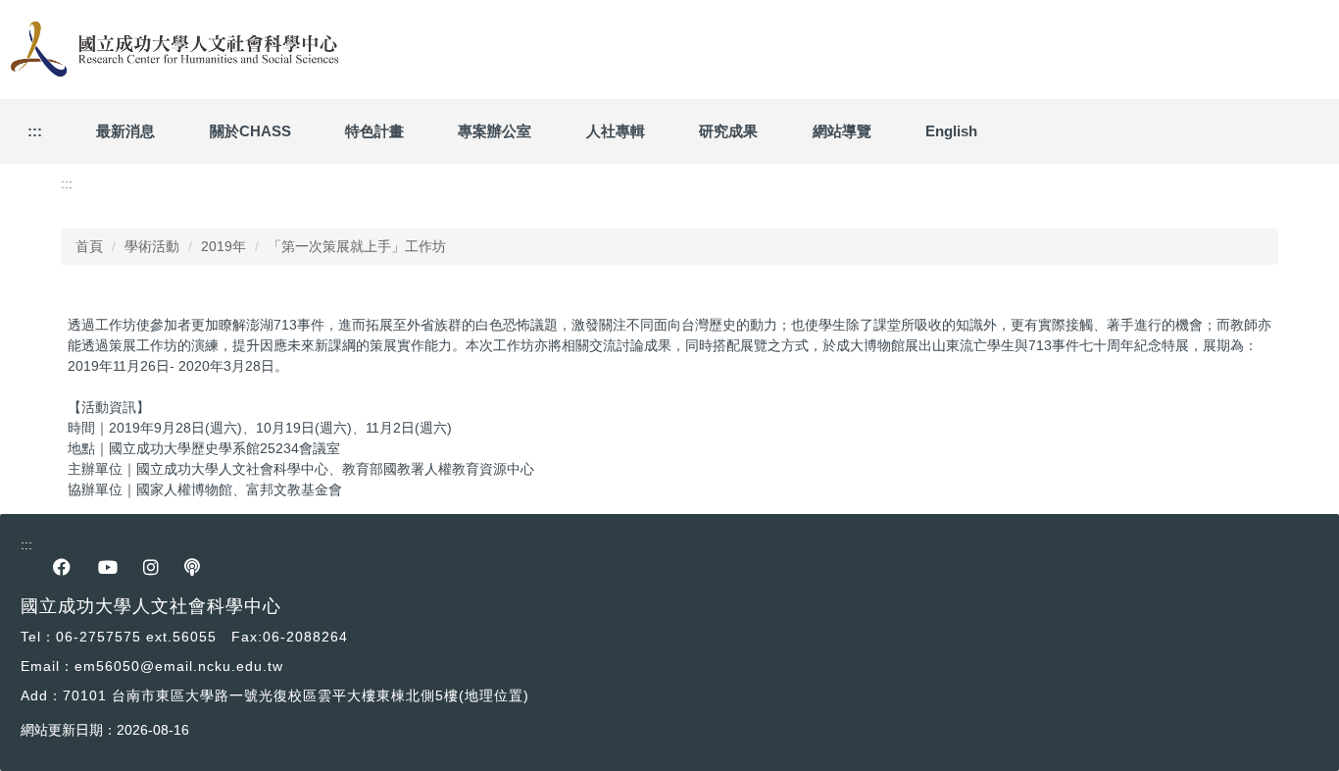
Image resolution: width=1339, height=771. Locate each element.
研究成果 (728, 131)
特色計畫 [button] (374, 131)
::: (34, 131)
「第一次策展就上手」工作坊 (357, 246)
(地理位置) (494, 695)
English (951, 131)
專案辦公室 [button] (494, 131)
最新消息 (125, 131)
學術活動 (151, 246)
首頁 (89, 246)
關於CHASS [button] (250, 131)
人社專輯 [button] (615, 131)
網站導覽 (842, 131)
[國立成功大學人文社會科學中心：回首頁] (171, 49)
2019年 (223, 246)
